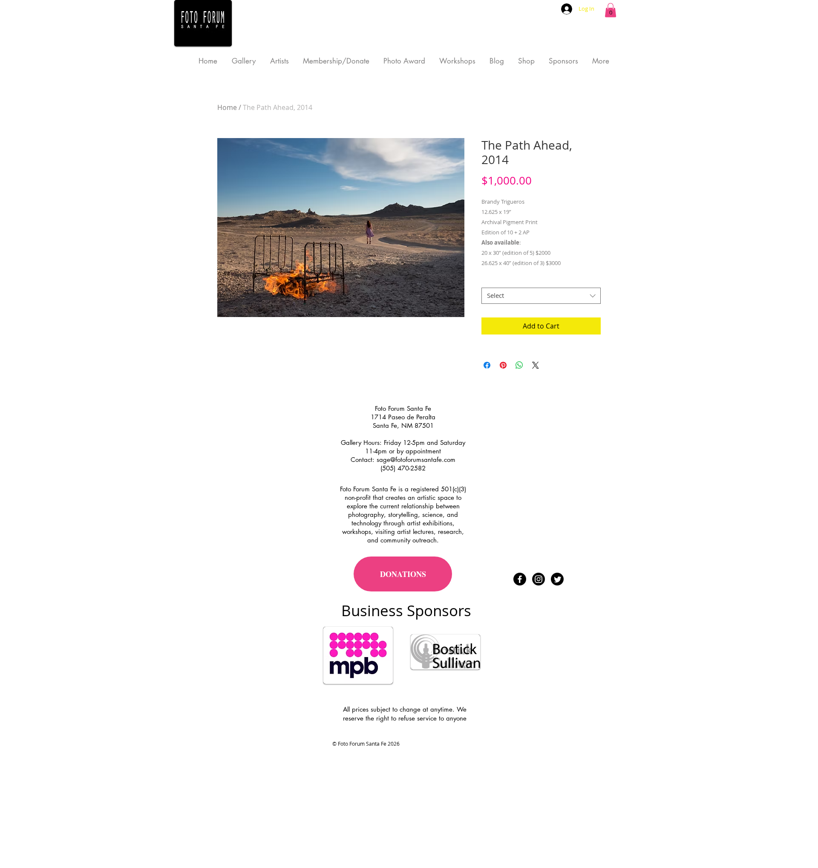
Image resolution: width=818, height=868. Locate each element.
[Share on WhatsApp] (519, 365)
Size (489, 280)
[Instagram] (538, 579)
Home (227, 107)
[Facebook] (519, 579)
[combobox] (541, 296)
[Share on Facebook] (487, 365)
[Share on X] (535, 365)
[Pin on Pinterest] (503, 365)
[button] (610, 10)
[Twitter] (557, 579)
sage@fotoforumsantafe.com (416, 460)
